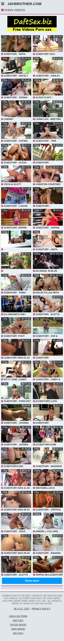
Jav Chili (18, 633)
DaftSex (18, 620)
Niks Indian (18, 629)
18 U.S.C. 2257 (22, 608)
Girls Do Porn (18, 616)
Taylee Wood (18, 624)
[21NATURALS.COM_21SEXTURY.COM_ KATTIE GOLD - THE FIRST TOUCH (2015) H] (16, 241)
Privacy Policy (41, 608)
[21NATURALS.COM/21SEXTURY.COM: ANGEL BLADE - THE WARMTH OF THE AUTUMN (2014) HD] (16, 262)
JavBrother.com (24, 4)
